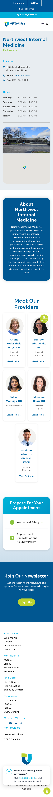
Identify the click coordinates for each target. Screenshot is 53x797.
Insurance (18, 3)
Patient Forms (26, 8)
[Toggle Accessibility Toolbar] (47, 791)
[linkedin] (16, 723)
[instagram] (21, 723)
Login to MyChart (26, 14)
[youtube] (10, 723)
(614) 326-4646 (26, 778)
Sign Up (26, 602)
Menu (43, 24)
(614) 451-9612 (22, 75)
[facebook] (5, 723)
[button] (47, 24)
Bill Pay (34, 3)
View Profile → (14, 361)
